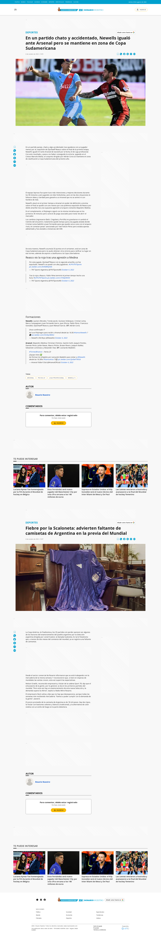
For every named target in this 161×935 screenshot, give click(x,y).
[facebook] (124, 54)
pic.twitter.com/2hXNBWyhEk (40, 267)
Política (17, 2)
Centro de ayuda (97, 926)
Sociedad (37, 2)
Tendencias (68, 2)
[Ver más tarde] (118, 54)
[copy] (134, 54)
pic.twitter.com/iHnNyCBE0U (43, 335)
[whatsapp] (121, 54)
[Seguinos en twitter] (37, 900)
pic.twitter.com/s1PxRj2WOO (58, 278)
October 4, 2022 (67, 270)
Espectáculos (60, 2)
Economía (44, 2)
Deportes (51, 2)
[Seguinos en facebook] (45, 900)
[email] (131, 54)
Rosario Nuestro (42, 395)
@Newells (81, 357)
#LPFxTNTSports (75, 264)
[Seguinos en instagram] (41, 900)
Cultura (75, 2)
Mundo (23, 2)
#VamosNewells (80, 332)
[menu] (15, 9)
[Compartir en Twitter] (128, 54)
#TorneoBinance (35, 352)
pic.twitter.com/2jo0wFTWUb (69, 359)
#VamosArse (48, 359)
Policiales (30, 2)
